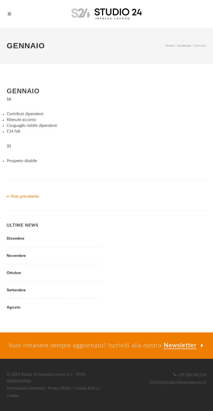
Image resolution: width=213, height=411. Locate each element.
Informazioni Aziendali (25, 388)
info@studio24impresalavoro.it (179, 383)
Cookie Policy (86, 388)
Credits (13, 396)
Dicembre (15, 238)
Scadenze (184, 45)
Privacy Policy (59, 388)
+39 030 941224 (191, 375)
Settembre (16, 290)
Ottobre (14, 272)
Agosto (14, 307)
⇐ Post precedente (23, 197)
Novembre (16, 255)
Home (169, 45)
